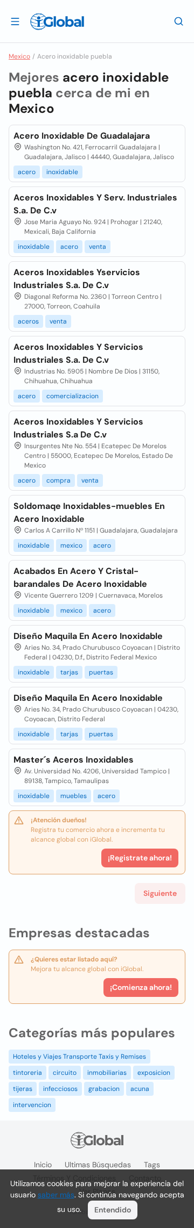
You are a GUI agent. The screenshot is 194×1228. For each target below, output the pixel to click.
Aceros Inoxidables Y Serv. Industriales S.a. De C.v (95, 204)
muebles (73, 796)
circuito (65, 1072)
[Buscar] (179, 21)
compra (58, 480)
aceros (28, 321)
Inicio (43, 1164)
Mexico (19, 56)
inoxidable (62, 172)
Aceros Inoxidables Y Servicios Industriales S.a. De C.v (78, 353)
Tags (152, 1164)
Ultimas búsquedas (98, 1164)
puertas (101, 672)
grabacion (104, 1089)
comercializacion (72, 396)
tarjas (69, 672)
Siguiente (160, 893)
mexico (71, 545)
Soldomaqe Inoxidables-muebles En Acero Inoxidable (89, 512)
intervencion (32, 1105)
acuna (139, 1089)
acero (27, 172)
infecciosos (60, 1089)
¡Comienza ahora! (141, 987)
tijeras (22, 1089)
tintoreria (27, 1072)
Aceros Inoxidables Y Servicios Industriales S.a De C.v (78, 428)
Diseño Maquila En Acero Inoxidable (88, 636)
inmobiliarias (107, 1072)
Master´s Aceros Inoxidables (73, 759)
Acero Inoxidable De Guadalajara (81, 135)
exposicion (153, 1072)
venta (97, 246)
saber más (56, 1195)
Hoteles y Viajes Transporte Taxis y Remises (79, 1056)
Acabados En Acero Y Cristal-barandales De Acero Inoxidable (80, 577)
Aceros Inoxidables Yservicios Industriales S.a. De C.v (76, 279)
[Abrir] (15, 21)
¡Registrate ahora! (140, 858)
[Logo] (57, 21)
